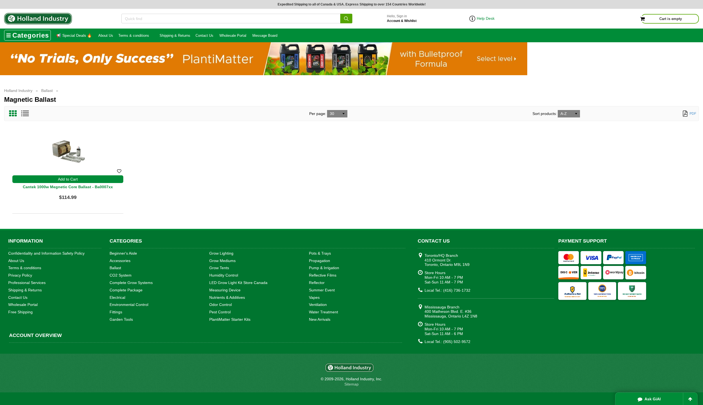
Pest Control (220, 312)
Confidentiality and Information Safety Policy (46, 253)
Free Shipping (20, 312)
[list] (25, 113)
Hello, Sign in (402, 18)
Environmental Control (129, 304)
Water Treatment (323, 312)
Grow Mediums (222, 260)
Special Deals (74, 35)
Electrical (117, 297)
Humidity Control (223, 275)
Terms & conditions (133, 35)
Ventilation (318, 304)
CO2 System (121, 275)
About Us (105, 35)
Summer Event (322, 290)
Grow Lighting (221, 253)
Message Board (264, 35)
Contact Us (204, 35)
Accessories (120, 260)
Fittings (116, 312)
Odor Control (220, 304)
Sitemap (351, 384)
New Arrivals (319, 319)
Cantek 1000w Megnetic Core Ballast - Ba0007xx (68, 187)
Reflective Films (322, 275)
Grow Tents (219, 268)
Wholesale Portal (232, 35)
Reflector (317, 282)
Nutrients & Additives (227, 297)
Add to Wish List (119, 171)
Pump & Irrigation (324, 268)
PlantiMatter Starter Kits (229, 319)
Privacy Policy (20, 275)
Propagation (319, 260)
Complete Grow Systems (131, 282)
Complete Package (126, 290)
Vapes (314, 297)
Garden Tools (121, 319)
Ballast (115, 268)
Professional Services (27, 282)
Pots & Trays (320, 253)
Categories (30, 35)
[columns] (13, 113)
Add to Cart (68, 179)
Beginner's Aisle (123, 253)
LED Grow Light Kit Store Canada (238, 282)
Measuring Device (225, 290)
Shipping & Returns (175, 35)
